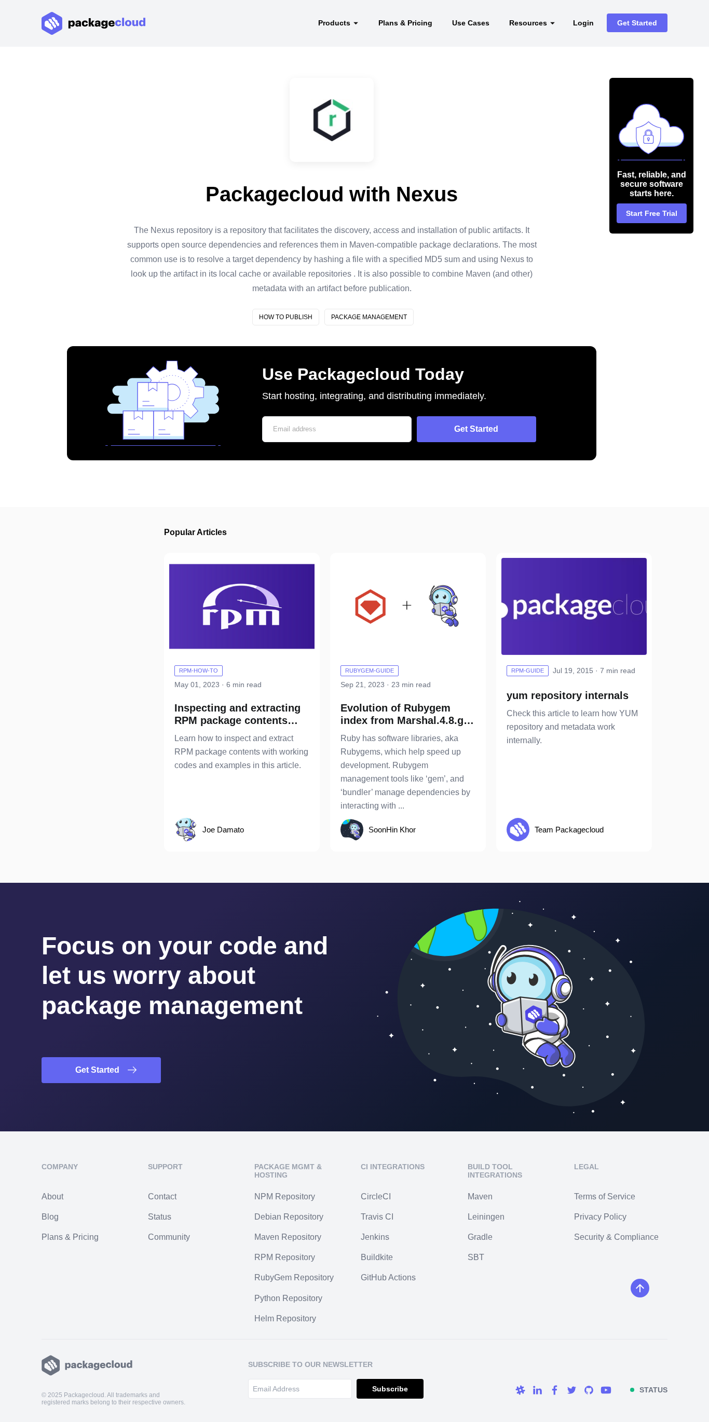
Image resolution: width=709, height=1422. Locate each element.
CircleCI (376, 1196)
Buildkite (377, 1257)
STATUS (653, 1390)
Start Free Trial (651, 213)
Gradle (480, 1237)
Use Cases (470, 23)
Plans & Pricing (405, 23)
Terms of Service (604, 1196)
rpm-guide (527, 670)
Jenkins (375, 1237)
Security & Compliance (616, 1237)
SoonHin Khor (392, 829)
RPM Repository (284, 1257)
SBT (476, 1257)
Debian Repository (288, 1216)
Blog (50, 1216)
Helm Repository (285, 1318)
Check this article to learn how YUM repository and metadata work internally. (572, 727)
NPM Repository (284, 1196)
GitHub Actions (388, 1277)
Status (159, 1216)
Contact (162, 1196)
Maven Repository (287, 1237)
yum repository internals (568, 695)
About (52, 1196)
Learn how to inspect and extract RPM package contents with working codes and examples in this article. (241, 752)
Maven (480, 1196)
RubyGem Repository (294, 1277)
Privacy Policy (600, 1216)
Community (169, 1237)
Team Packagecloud (569, 829)
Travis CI (377, 1216)
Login (583, 23)
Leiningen (486, 1216)
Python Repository (288, 1298)
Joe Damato (223, 829)
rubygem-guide (369, 670)
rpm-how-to (198, 670)
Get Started (637, 23)
